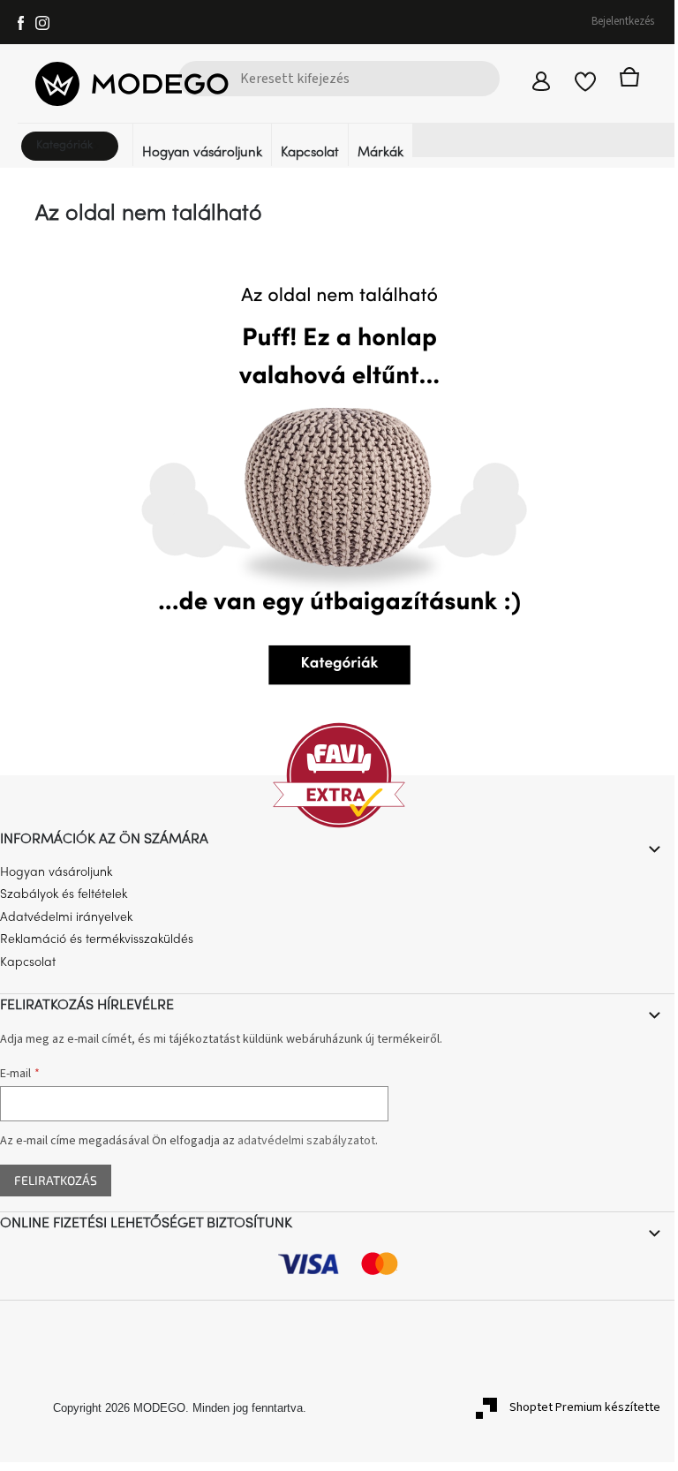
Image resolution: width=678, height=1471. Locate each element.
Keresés (200, 114)
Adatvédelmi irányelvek (66, 918)
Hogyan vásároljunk (56, 873)
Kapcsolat (28, 963)
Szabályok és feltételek (63, 895)
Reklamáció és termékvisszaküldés (96, 940)
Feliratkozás (55, 1180)
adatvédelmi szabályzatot (306, 1141)
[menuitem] (75, 153)
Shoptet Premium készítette (584, 1407)
